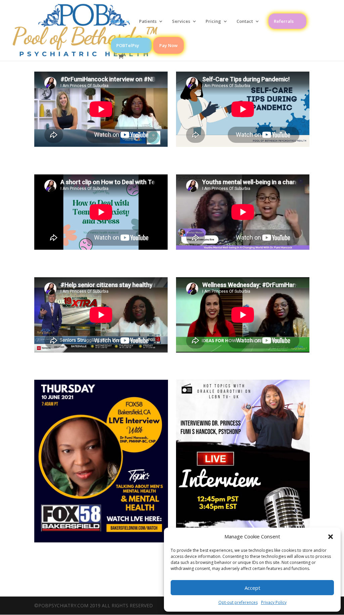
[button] (330, 536)
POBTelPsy (127, 45)
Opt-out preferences (238, 602)
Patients (148, 21)
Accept (252, 587)
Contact (244, 21)
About (117, 21)
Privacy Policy (274, 602)
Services (181, 21)
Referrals (284, 21)
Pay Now (168, 45)
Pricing (213, 21)
